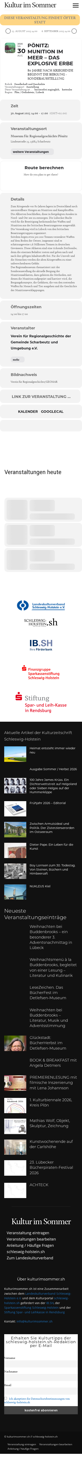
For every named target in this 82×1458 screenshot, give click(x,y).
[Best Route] (24, 183)
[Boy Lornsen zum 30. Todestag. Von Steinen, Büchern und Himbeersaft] (15, 871)
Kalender (28, 412)
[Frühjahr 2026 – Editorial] (15, 809)
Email (7, 1385)
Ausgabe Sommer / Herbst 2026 (53, 769)
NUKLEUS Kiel (40, 886)
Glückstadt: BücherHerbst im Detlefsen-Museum (48, 1043)
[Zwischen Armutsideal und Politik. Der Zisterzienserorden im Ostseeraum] (15, 829)
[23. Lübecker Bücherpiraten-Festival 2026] (15, 1168)
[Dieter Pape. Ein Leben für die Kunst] (15, 850)
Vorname (9, 1358)
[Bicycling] (57, 183)
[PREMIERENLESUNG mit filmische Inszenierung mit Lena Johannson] (15, 1083)
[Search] (7, 492)
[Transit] (41, 183)
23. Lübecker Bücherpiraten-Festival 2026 (51, 1168)
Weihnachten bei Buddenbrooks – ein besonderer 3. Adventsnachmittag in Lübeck (51, 937)
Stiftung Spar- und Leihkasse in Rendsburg (34, 1312)
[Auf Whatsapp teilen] (49, 425)
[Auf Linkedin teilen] (32, 425)
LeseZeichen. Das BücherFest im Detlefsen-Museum (48, 993)
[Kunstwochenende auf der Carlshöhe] (15, 1147)
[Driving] (32, 183)
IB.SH (50, 1303)
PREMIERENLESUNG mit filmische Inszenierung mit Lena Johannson (53, 1083)
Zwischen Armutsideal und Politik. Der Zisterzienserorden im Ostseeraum (52, 828)
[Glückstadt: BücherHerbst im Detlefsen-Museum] (15, 1043)
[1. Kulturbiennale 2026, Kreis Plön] (15, 1105)
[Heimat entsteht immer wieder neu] (15, 754)
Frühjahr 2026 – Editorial (48, 803)
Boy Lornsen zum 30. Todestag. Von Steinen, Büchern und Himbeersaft (52, 869)
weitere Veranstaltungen (31, 152)
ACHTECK (39, 1185)
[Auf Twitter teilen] (23, 425)
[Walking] (49, 183)
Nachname (10, 1371)
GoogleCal (52, 412)
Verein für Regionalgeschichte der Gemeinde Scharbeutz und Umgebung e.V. (41, 342)
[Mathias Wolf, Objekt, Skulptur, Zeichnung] (15, 1126)
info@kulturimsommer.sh (35, 1321)
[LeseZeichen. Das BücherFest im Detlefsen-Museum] (15, 993)
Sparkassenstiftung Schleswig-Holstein (31, 1308)
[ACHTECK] (15, 1190)
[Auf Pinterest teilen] (40, 425)
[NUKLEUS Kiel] (15, 892)
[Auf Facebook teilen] (15, 425)
